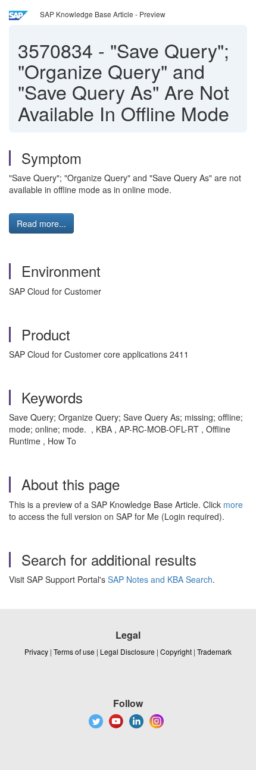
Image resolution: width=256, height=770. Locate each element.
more (233, 504)
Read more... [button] (41, 223)
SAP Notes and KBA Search (160, 579)
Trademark (214, 651)
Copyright (176, 651)
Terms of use (74, 651)
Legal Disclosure (127, 651)
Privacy (36, 651)
